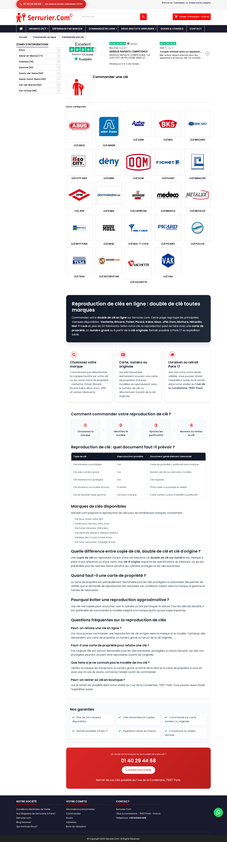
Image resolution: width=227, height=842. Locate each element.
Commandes (73, 813)
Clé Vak (168, 276)
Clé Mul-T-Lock (138, 243)
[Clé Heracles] (197, 162)
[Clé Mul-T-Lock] (138, 228)
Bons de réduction (76, 826)
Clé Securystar (109, 276)
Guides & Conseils (171, 28)
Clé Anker (109, 145)
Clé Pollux (198, 243)
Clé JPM (79, 211)
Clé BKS (168, 139)
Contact (196, 28)
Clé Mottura (79, 243)
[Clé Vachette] (138, 263)
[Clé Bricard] (197, 124)
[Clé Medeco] (168, 195)
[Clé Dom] (138, 162)
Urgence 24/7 (37, 28)
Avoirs (69, 817)
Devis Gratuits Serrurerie (137, 28)
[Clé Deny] (109, 162)
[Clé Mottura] (79, 228)
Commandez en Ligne (102, 28)
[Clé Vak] (168, 260)
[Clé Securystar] (109, 260)
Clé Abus (79, 145)
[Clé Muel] (109, 228)
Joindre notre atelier (139, 769)
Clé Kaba (108, 211)
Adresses (71, 822)
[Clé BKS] (168, 124)
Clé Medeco (168, 211)
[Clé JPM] (79, 195)
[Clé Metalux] (197, 195)
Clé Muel (109, 243)
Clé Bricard (197, 139)
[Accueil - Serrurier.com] (21, 28)
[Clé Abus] (79, 127)
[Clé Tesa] (79, 260)
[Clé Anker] (109, 127)
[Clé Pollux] (197, 228)
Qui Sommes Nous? (27, 826)
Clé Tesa (79, 276)
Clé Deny (109, 178)
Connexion (179, 2)
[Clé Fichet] (168, 162)
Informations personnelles (80, 809)
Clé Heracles (197, 178)
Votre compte (76, 801)
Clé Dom (138, 178)
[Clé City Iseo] (79, 162)
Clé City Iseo (79, 178)
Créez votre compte (199, 2)
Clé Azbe (138, 139)
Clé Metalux (197, 211)
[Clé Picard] (168, 228)
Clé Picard (168, 243)
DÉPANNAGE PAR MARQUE (67, 28)
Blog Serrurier (23, 822)
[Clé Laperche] (138, 195)
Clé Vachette (138, 282)
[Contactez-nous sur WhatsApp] (218, 812)
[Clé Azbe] (138, 124)
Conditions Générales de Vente (33, 809)
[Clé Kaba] (109, 195)
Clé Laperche (138, 211)
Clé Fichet (168, 178)
